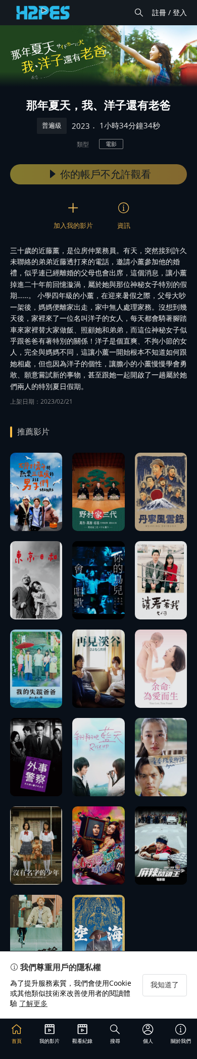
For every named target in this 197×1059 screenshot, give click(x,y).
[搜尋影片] (139, 12)
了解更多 (33, 1003)
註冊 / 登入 (169, 12)
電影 (111, 144)
